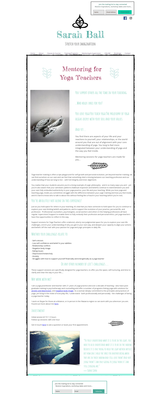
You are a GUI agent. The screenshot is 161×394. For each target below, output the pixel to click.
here (56, 304)
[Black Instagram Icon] (130, 18)
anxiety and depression (41, 291)
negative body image (64, 291)
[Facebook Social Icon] (125, 18)
